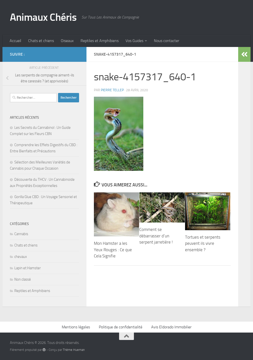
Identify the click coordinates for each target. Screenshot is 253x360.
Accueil (15, 40)
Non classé (22, 279)
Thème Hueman (74, 350)
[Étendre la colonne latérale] (244, 54)
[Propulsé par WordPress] (44, 349)
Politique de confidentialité (120, 327)
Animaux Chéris (43, 17)
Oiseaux (67, 40)
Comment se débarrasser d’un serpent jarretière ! (156, 236)
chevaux (20, 256)
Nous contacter (166, 40)
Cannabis (21, 234)
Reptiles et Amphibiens (100, 40)
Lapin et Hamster (27, 268)
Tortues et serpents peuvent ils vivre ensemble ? (202, 243)
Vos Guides (134, 40)
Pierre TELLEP (112, 90)
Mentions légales (76, 327)
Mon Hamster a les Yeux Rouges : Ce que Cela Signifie (113, 249)
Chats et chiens (41, 40)
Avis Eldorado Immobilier (171, 327)
